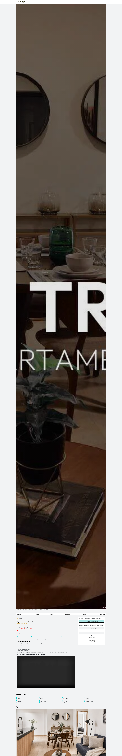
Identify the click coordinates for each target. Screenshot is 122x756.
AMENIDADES (36, 614)
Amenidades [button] (22, 694)
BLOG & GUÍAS (99, 1)
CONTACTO (104, 1)
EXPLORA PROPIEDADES (91, 1)
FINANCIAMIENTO (102, 614)
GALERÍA (52, 614)
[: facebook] (105, 609)
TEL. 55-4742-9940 (91, 637)
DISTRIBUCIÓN (68, 614)
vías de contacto (95, 641)
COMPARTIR (104, 607)
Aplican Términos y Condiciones (21, 633)
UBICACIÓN (85, 614)
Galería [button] (19, 707)
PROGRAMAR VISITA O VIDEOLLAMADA (91, 621)
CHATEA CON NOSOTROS (92, 628)
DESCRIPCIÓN (19, 614)
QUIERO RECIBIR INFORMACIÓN (91, 633)
